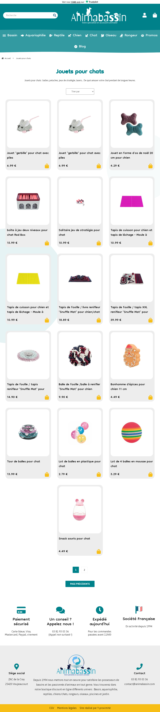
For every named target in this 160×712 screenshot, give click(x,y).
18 (64, 320)
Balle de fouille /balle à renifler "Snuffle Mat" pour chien (79, 387)
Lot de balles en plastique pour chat (80, 464)
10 (64, 243)
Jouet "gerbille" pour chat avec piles (28, 155)
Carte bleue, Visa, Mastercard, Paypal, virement (21, 625)
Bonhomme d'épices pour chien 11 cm (128, 387)
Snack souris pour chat (74, 539)
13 (12, 474)
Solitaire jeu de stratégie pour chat (79, 232)
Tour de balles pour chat (23, 461)
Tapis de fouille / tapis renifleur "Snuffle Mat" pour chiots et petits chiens (25, 389)
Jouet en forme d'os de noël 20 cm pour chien (132, 155)
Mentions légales (67, 708)
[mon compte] (144, 15)
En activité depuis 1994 (139, 621)
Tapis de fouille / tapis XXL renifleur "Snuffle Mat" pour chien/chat (129, 312)
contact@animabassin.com (139, 684)
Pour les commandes (99, 624)
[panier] (153, 15)
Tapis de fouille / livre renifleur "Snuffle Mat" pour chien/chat (79, 310)
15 (12, 243)
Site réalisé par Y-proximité (95, 708)
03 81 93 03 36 (60, 624)
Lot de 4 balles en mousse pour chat (132, 464)
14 (12, 397)
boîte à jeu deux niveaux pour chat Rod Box (27, 232)
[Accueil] (98, 15)
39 (116, 320)
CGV (51, 708)
